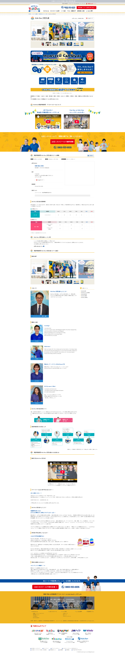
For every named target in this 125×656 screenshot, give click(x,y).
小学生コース (65, 613)
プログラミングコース (67, 616)
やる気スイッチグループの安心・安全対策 (39, 649)
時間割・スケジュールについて (38, 613)
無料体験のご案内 (81, 10)
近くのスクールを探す (55, 10)
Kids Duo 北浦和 (84, 295)
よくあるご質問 (89, 10)
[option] (35, 31)
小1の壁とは (35, 616)
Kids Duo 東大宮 (84, 294)
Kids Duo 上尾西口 (84, 297)
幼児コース (65, 614)
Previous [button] (39, 31)
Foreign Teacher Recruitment (77, 649)
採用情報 (67, 649)
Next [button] (86, 31)
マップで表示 (89, 18)
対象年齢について (36, 614)
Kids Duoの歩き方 (36, 617)
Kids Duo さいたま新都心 (85, 292)
